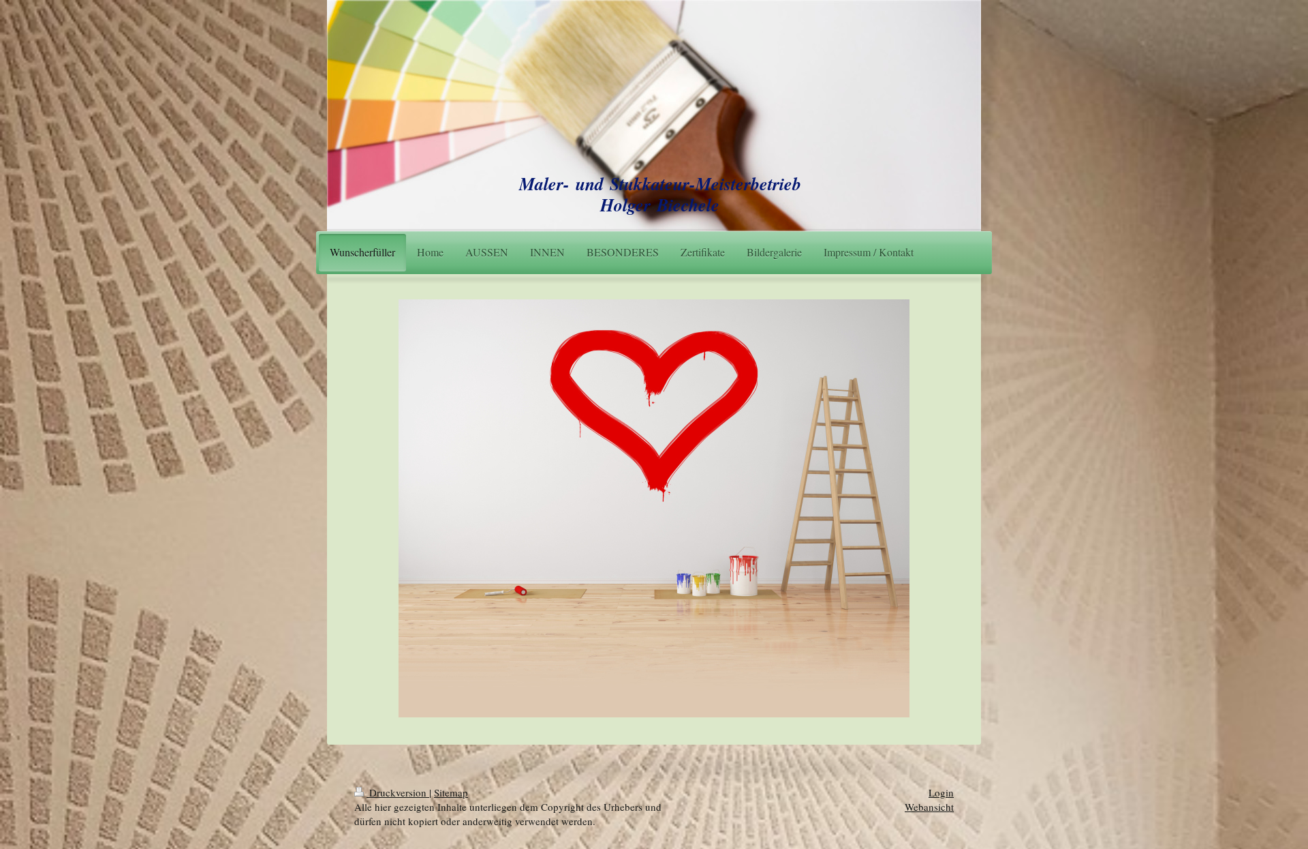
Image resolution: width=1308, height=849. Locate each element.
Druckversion (398, 792)
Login (941, 792)
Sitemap (451, 792)
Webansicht (929, 807)
